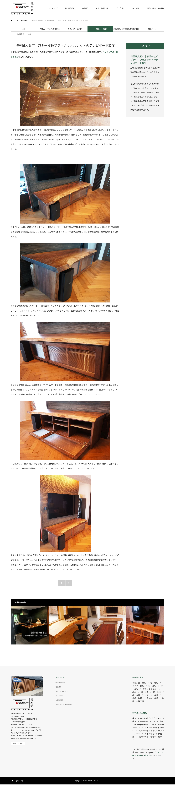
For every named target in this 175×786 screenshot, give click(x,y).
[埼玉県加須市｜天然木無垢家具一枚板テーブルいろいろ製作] (107, 625)
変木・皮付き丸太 (102, 8)
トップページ (53, 8)
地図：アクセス (18, 744)
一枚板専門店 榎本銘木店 (92, 781)
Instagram (17, 780)
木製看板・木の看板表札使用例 (126, 29)
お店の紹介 (135, 8)
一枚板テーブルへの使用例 (49, 29)
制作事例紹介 (70, 8)
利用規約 (148, 755)
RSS (21, 780)
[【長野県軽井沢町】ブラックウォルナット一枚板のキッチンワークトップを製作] (30, 625)
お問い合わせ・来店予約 (155, 8)
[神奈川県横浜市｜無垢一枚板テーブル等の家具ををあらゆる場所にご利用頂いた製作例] (68, 625)
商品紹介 (85, 8)
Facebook (12, 780)
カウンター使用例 (75, 29)
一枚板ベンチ (151, 29)
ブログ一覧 (120, 8)
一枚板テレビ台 (100, 29)
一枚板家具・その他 (23, 34)
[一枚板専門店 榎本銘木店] (33, 8)
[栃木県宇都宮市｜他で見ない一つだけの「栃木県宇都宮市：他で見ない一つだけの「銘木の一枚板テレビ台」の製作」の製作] (145, 625)
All (24, 29)
